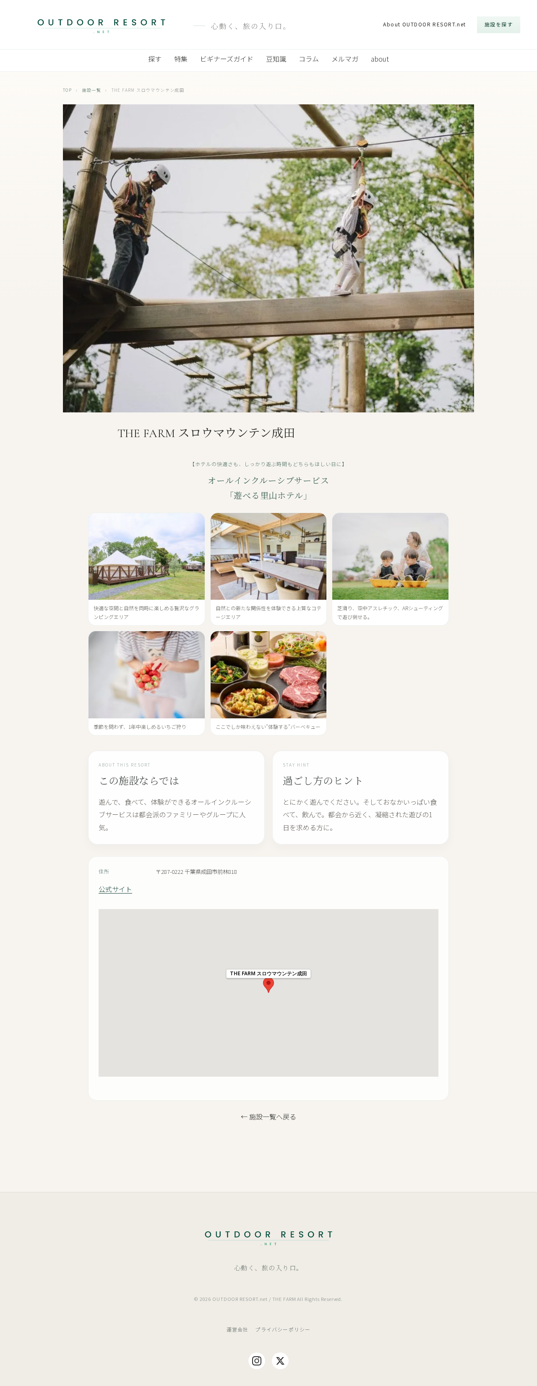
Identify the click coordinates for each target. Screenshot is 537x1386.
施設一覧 (92, 90)
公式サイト (115, 889)
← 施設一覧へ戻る (268, 1116)
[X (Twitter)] (280, 1360)
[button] (268, 985)
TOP (67, 90)
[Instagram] (256, 1360)
